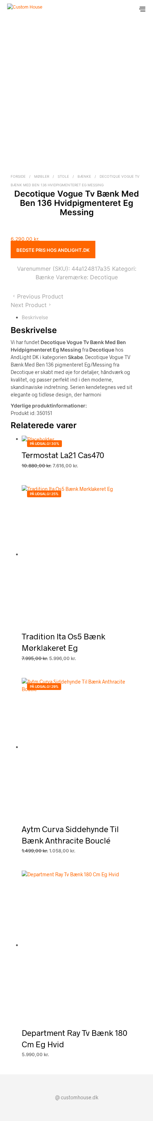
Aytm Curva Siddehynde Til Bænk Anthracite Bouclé (70, 834)
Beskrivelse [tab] (35, 317)
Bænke (84, 176)
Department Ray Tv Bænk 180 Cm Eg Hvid (74, 1038)
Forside (18, 176)
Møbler (41, 176)
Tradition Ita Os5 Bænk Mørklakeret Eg (63, 642)
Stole (63, 176)
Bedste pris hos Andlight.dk (53, 250)
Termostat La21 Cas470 (63, 455)
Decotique (104, 277)
